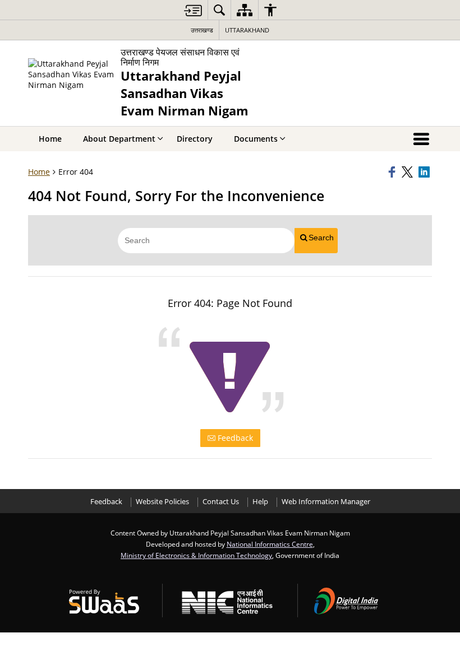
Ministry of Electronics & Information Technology (196, 555)
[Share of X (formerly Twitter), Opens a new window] (408, 172)
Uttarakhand (247, 30)
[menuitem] (219, 10)
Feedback (234, 437)
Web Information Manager (326, 501)
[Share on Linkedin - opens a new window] (425, 172)
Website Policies (162, 501)
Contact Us (221, 501)
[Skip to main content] (193, 10)
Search (321, 237)
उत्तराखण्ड (202, 30)
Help (260, 501)
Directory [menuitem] (195, 138)
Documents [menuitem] (256, 138)
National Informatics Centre (270, 543)
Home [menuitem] (50, 138)
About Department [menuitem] (119, 138)
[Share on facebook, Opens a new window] (393, 172)
